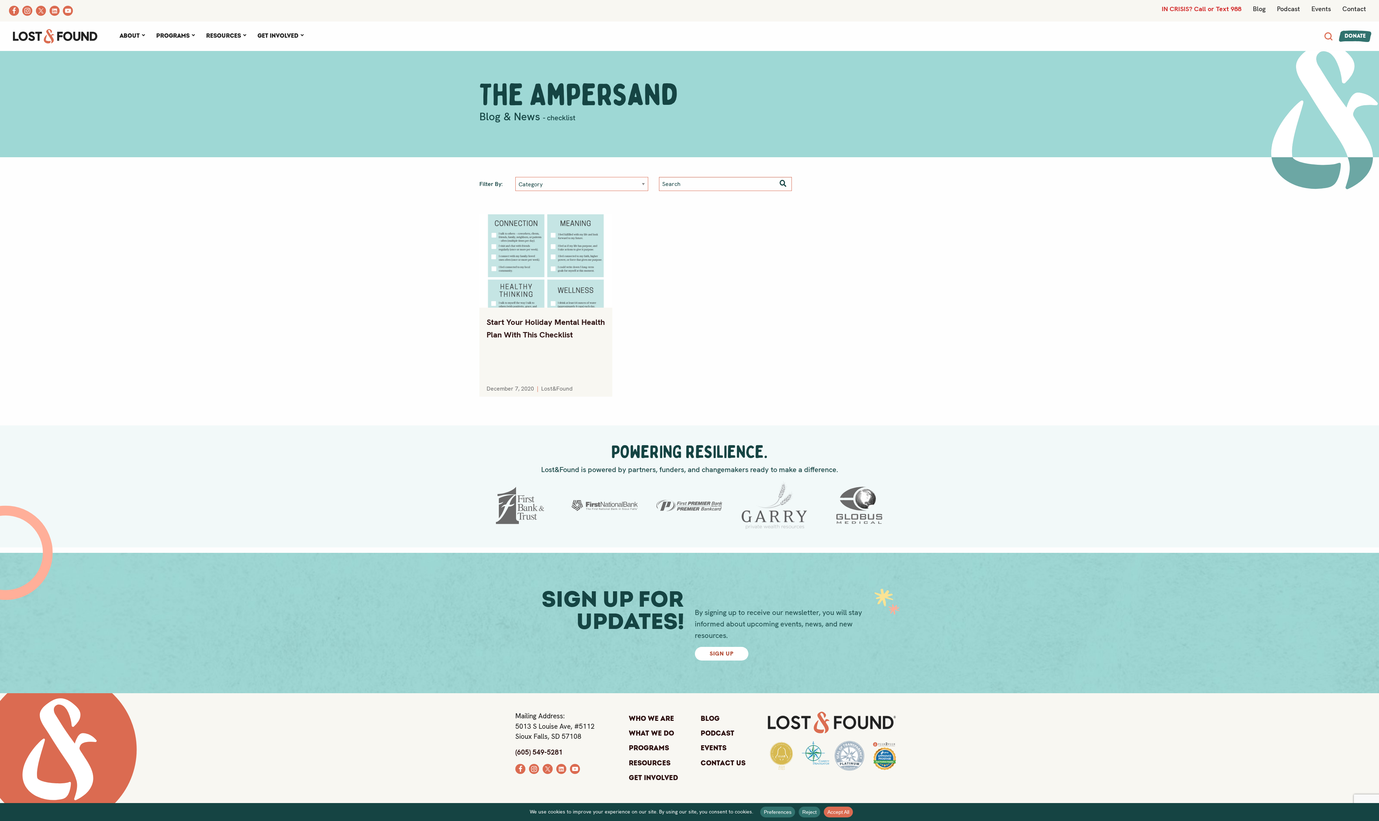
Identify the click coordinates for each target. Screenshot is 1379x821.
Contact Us (723, 763)
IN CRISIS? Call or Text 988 (1201, 9)
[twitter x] (548, 768)
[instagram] (534, 768)
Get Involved (277, 35)
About (130, 35)
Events (1321, 9)
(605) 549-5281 (539, 752)
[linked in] (561, 768)
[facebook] (520, 768)
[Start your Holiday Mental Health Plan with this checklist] (545, 261)
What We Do (651, 733)
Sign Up (722, 653)
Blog (1259, 9)
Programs (173, 35)
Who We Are (651, 718)
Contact (1354, 9)
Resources (223, 35)
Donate (1355, 36)
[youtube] (575, 768)
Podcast (1288, 9)
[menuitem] (132, 36)
